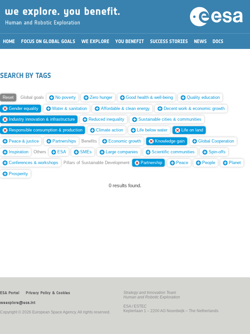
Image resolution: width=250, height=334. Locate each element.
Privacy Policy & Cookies (48, 293)
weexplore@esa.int (17, 302)
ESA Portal (9, 293)
